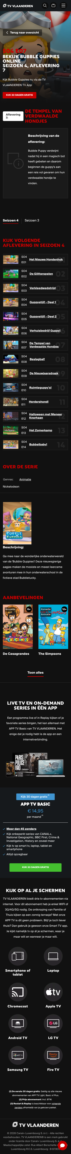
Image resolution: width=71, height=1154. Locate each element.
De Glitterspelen (41, 273)
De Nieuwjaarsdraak (44, 373)
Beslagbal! (37, 359)
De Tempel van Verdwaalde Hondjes (44, 345)
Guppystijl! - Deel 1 (43, 302)
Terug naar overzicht (24, 32)
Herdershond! (39, 401)
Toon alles (35, 673)
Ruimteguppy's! (40, 387)
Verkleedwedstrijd (43, 288)
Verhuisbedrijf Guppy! (45, 330)
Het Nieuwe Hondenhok (46, 259)
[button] (62, 1145)
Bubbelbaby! (38, 444)
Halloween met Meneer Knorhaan (45, 416)
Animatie (25, 479)
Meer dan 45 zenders (21, 829)
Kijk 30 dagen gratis (19, 95)
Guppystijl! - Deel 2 (43, 316)
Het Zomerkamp (40, 430)
